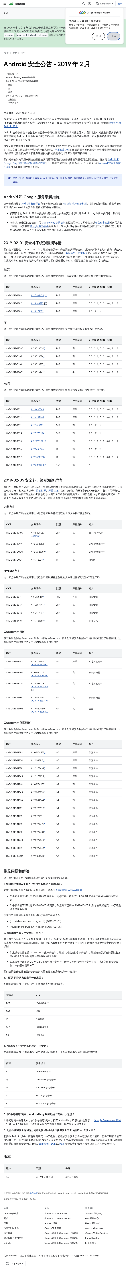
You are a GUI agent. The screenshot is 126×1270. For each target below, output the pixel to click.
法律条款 (31, 1255)
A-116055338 (37, 465)
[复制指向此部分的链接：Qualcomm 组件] (29, 632)
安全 (23, 53)
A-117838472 (37, 295)
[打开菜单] (5, 3)
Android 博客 (50, 1223)
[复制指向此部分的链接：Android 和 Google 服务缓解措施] (63, 197)
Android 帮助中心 (93, 1213)
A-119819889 (37, 425)
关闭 (98, 36)
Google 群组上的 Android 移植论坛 (61, 1243)
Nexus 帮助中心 (92, 1223)
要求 (6, 1218)
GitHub (7, 1243)
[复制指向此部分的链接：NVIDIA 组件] (24, 571)
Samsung (44, 1143)
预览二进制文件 (11, 1228)
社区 (22, 1255)
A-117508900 (38, 457)
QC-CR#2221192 (39, 664)
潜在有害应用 (102, 222)
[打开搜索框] (84, 4)
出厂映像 (8, 1233)
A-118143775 (37, 303)
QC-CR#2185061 (39, 675)
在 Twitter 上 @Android (55, 1213)
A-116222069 (37, 417)
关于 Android (10, 1255)
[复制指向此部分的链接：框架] (13, 270)
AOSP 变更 (15, 38)
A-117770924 (37, 433)
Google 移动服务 (39, 226)
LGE (53, 1143)
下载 (6, 1223)
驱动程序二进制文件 (13, 1238)
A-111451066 (37, 449)
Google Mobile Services (96, 1233)
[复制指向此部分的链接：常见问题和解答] (33, 871)
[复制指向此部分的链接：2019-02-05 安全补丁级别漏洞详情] (65, 480)
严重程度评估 (62, 149)
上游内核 (35, 536)
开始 (113, 36)
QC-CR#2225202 (39, 711)
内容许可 (34, 1193)
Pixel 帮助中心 (92, 1218)
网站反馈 (64, 1255)
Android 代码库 (11, 1213)
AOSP (6, 53)
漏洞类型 (70, 253)
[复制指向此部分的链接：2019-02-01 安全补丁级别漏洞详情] (64, 243)
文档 (6, 13)
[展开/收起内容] (16, 74)
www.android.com (94, 1228)
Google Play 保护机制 (75, 203)
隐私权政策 (51, 1255)
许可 (41, 1255)
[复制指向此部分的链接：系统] (13, 384)
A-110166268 (37, 409)
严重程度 (83, 253)
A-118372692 (37, 311)
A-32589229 (37, 441)
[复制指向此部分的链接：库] (10, 323)
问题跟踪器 (90, 1243)
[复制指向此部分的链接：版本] (14, 1157)
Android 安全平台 (31, 203)
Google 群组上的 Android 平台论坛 (61, 1233)
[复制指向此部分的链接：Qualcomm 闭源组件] (35, 723)
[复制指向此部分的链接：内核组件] (19, 507)
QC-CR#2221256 (39, 686)
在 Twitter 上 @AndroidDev (57, 1218)
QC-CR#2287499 (39, 700)
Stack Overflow (92, 1238)
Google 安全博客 (52, 1228)
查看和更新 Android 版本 (68, 890)
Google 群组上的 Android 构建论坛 (61, 1238)
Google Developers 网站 (107, 1120)
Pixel (61, 1143)
